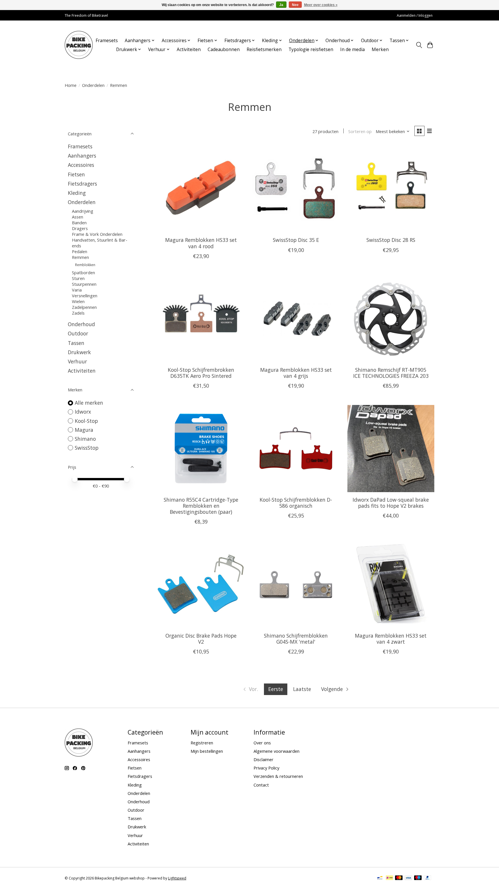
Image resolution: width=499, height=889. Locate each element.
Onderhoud (81, 324)
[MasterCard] (399, 878)
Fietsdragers (82, 183)
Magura (84, 429)
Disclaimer (263, 759)
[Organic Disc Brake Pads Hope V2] (201, 584)
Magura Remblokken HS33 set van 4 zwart (391, 638)
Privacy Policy (266, 768)
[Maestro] (418, 878)
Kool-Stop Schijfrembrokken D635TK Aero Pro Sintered (201, 372)
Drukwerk (79, 352)
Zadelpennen (84, 307)
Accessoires (81, 164)
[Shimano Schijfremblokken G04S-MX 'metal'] (295, 584)
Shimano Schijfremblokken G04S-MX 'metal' (296, 638)
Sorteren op (360, 131)
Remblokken (85, 264)
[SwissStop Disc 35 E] (295, 188)
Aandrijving (82, 211)
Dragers (80, 228)
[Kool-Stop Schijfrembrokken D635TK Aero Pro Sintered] (201, 318)
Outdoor (78, 333)
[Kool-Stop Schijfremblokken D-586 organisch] (295, 448)
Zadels (78, 313)
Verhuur (77, 361)
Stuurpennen (84, 284)
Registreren (202, 743)
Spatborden (83, 272)
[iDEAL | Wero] (389, 878)
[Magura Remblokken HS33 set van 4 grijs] (295, 318)
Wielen (78, 301)
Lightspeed (177, 878)
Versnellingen (84, 295)
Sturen (78, 278)
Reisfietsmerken (264, 49)
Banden (79, 222)
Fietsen (76, 174)
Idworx (83, 411)
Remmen (80, 257)
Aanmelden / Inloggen (415, 15)
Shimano (85, 438)
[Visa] (408, 878)
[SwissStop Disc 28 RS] (390, 188)
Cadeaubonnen (224, 49)
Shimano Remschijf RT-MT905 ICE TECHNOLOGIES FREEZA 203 (391, 372)
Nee (295, 5)
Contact (261, 785)
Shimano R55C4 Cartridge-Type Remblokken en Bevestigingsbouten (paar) (201, 505)
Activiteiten (189, 49)
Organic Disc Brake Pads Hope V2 (201, 638)
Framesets (107, 41)
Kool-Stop (86, 420)
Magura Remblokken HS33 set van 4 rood (201, 242)
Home (71, 85)
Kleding (77, 192)
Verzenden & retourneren (278, 776)
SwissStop (86, 447)
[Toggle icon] (419, 45)
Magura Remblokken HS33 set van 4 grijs (296, 372)
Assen (77, 217)
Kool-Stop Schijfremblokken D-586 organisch (296, 502)
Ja (281, 5)
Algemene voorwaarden (276, 751)
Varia (77, 290)
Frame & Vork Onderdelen (97, 234)
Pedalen (79, 251)
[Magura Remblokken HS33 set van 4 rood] (201, 188)
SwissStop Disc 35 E (296, 239)
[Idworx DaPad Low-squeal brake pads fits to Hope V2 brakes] (390, 448)
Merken (380, 49)
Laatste (302, 689)
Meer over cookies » (321, 5)
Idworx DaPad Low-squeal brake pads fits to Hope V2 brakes (391, 502)
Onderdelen (93, 85)
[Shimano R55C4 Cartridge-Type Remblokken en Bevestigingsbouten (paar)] (201, 448)
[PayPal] (427, 878)
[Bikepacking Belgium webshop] (79, 45)
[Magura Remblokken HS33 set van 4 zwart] (390, 584)
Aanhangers (82, 155)
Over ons (262, 743)
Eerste (275, 689)
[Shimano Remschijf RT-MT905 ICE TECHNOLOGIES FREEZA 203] (390, 318)
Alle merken (89, 402)
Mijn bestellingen (207, 751)
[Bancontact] (379, 878)
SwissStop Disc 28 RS (390, 239)
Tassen (76, 342)
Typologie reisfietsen (310, 49)
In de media (352, 49)
